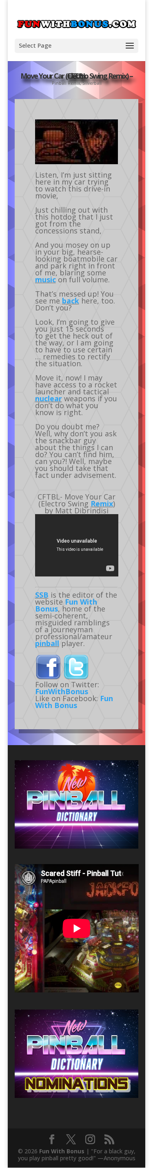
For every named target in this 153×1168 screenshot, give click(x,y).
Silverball (92, 83)
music (45, 279)
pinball (47, 643)
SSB (42, 595)
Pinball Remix (66, 83)
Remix (102, 503)
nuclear (48, 398)
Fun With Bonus (66, 605)
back (70, 301)
